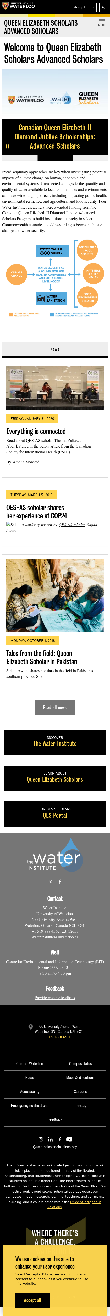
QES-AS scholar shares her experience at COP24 (36, 511)
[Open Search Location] (103, 7)
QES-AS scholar (72, 524)
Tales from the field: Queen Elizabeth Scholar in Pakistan (41, 657)
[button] (84, 7)
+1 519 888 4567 (58, 1037)
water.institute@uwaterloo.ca (55, 937)
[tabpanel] (55, 536)
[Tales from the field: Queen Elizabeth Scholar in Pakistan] (55, 595)
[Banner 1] (19, 158)
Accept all (32, 1300)
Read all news (55, 707)
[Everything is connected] (55, 388)
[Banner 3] (90, 158)
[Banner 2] (55, 158)
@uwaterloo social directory (55, 1147)
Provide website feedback (55, 997)
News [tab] (55, 349)
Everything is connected (36, 431)
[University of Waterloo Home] (18, 7)
